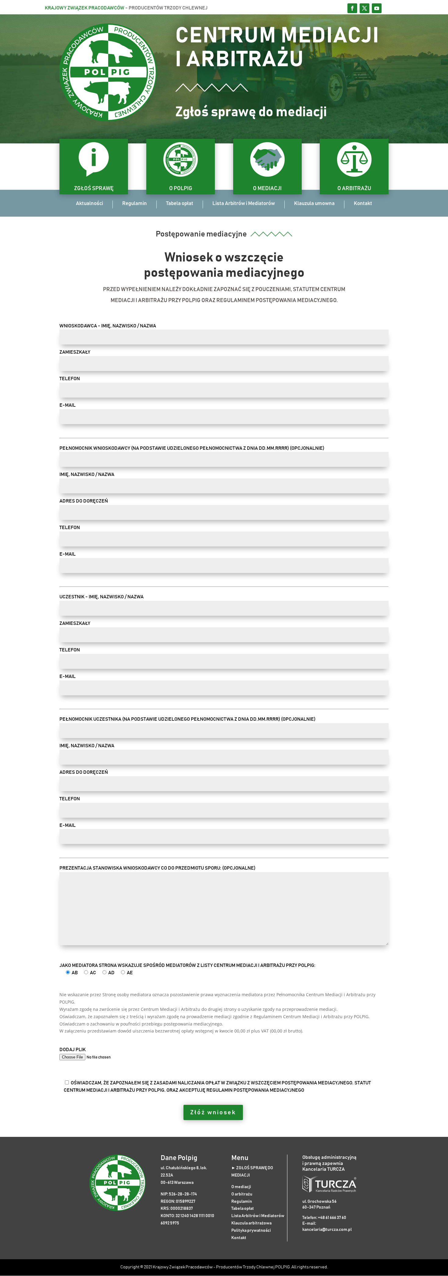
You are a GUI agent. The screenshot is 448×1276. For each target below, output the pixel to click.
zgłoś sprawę (94, 188)
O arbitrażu (241, 1194)
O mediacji (241, 1187)
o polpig (180, 188)
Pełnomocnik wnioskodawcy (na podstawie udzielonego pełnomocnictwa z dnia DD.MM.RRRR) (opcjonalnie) (191, 448)
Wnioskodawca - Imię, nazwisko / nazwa (107, 325)
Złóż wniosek (213, 1112)
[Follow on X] (364, 8)
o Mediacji (267, 188)
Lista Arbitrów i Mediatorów (243, 203)
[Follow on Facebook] (352, 8)
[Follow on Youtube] (377, 8)
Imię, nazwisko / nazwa (86, 474)
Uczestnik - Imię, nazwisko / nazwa (101, 596)
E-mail (67, 405)
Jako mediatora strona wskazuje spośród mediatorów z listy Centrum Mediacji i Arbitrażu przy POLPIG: (187, 969)
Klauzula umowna (314, 203)
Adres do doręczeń (83, 501)
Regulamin (134, 203)
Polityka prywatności (251, 1230)
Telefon (69, 378)
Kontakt (363, 203)
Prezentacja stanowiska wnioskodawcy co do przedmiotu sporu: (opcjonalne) (157, 868)
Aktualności (89, 203)
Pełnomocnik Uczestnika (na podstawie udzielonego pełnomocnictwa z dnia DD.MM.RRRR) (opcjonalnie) (187, 719)
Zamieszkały (74, 352)
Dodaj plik (72, 1049)
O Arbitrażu (354, 188)
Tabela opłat (179, 203)
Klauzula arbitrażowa (251, 1223)
